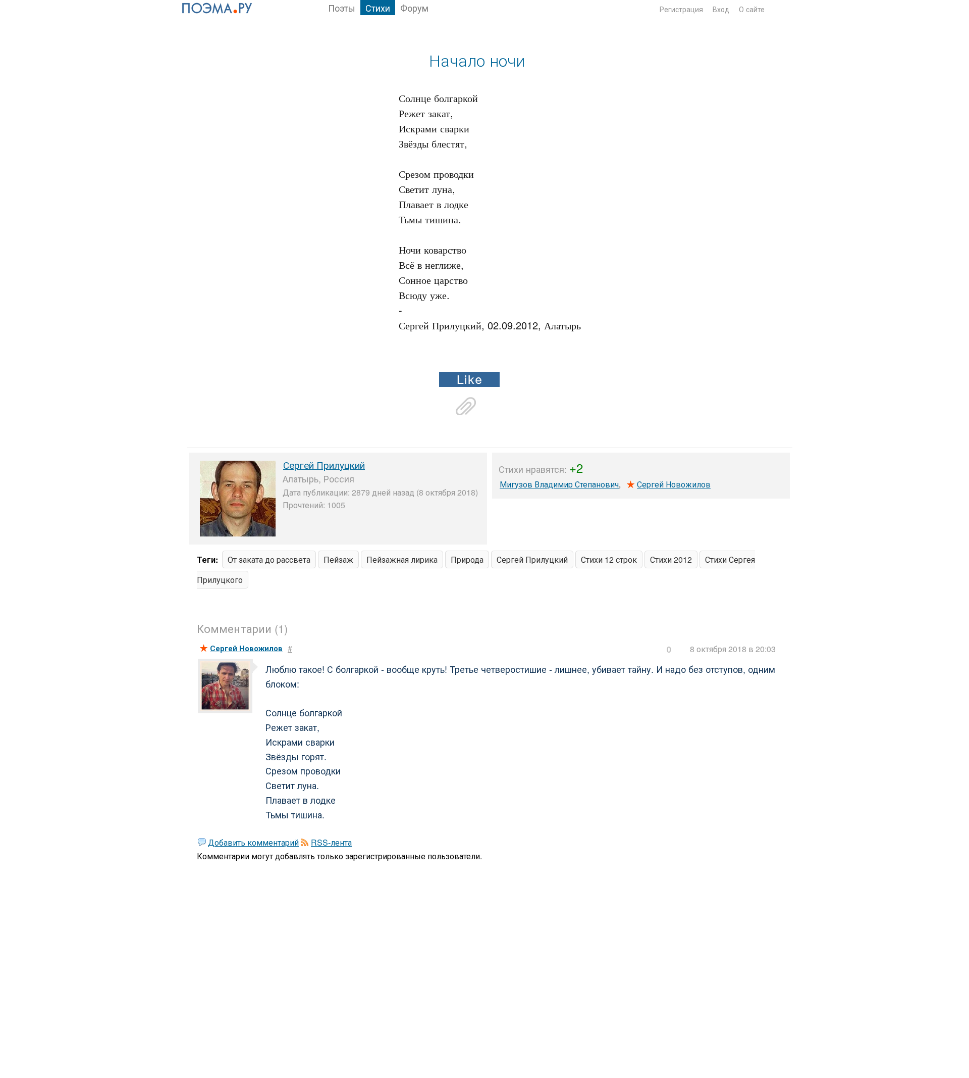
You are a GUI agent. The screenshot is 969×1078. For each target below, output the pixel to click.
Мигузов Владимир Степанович (559, 484)
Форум (414, 7)
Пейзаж (338, 559)
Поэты (341, 7)
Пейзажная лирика (402, 559)
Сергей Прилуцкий (324, 464)
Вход (721, 9)
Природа (467, 559)
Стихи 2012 (671, 559)
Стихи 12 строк (609, 559)
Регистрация (681, 9)
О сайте (752, 9)
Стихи (377, 7)
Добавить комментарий (253, 842)
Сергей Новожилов (674, 484)
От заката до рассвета (269, 559)
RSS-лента (331, 842)
